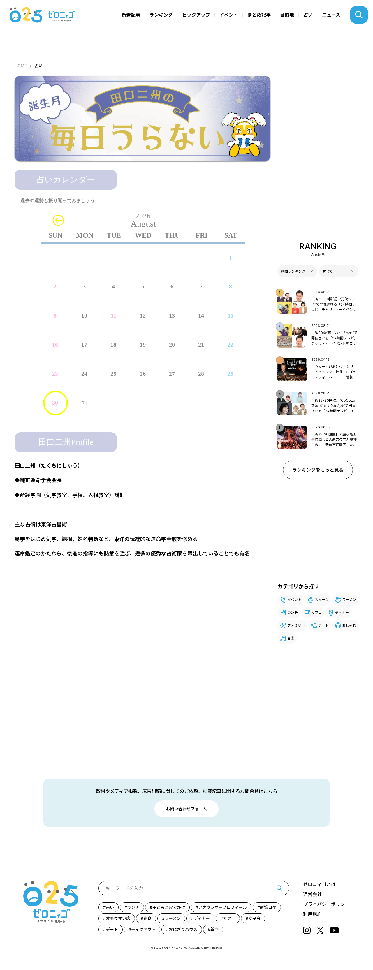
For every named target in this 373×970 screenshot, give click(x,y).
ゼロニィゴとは (319, 884)
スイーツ (322, 599)
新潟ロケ (268, 907)
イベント (228, 15)
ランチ (292, 612)
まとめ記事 (259, 15)
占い (308, 15)
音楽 (290, 638)
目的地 (287, 15)
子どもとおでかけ (168, 907)
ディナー (342, 612)
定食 (147, 918)
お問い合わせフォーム (186, 808)
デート (323, 625)
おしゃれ (349, 625)
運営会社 (312, 894)
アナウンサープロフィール (222, 907)
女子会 (254, 918)
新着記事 (131, 15)
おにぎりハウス (183, 929)
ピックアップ (196, 15)
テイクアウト (143, 929)
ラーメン (349, 599)
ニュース (331, 15)
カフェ (316, 612)
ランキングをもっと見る (318, 470)
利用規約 (312, 914)
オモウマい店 (118, 918)
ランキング (161, 15)
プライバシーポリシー (326, 904)
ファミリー (296, 625)
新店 (214, 929)
